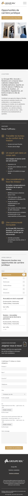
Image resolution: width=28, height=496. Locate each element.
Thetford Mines (13, 285)
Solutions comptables (14, 470)
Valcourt (13, 289)
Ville (2, 390)
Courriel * (4, 378)
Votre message (5, 431)
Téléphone (4, 384)
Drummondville (13, 274)
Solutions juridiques (14, 473)
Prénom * (4, 366)
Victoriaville (13, 292)
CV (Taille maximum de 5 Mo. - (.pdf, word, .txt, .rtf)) (12, 407)
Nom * (3, 372)
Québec (13, 278)
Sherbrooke (13, 282)
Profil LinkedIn (5, 398)
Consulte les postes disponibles (12, 18)
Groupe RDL (14, 466)
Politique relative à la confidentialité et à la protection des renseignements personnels (13, 492)
